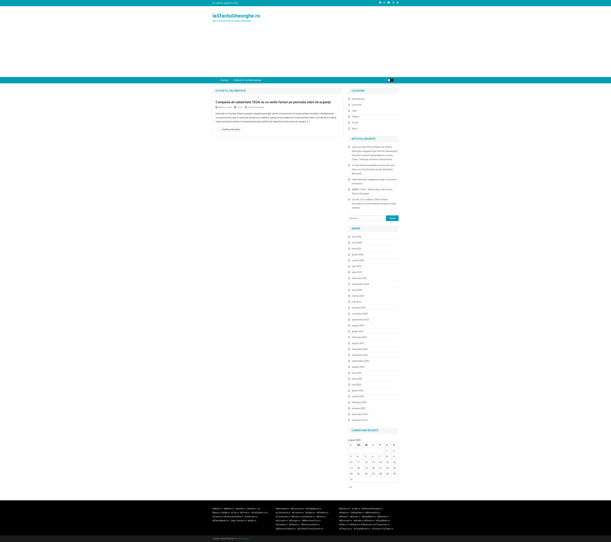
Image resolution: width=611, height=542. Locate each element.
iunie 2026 (357, 242)
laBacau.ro (355, 516)
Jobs (354, 110)
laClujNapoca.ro (313, 508)
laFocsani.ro (282, 520)
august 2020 (358, 367)
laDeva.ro (321, 516)
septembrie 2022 (360, 319)
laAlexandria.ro (372, 512)
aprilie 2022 (357, 331)
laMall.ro (225, 512)
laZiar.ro (235, 512)
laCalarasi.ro (308, 516)
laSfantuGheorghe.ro (236, 16)
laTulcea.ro (377, 528)
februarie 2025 (359, 278)
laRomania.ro (282, 508)
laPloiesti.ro (322, 512)
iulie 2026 (356, 236)
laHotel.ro (251, 508)
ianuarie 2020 (358, 408)
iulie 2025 (356, 266)
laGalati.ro (310, 512)
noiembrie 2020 (360, 349)
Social (355, 122)
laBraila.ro (359, 520)
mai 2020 (356, 384)
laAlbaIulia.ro (357, 512)
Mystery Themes (241, 539)
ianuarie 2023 (358, 307)
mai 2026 (356, 248)
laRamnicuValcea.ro (286, 528)
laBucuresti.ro (297, 508)
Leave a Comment (255, 107)
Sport (354, 128)
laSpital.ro (240, 508)
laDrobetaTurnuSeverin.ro (310, 528)
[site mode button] (390, 80)
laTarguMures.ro (362, 528)
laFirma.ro (245, 512)
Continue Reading (231, 129)
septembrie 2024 (360, 284)
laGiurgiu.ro (295, 520)
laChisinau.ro (251, 516)
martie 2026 (358, 260)
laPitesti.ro (294, 524)
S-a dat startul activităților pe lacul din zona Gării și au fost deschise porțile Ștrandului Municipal (373, 169)
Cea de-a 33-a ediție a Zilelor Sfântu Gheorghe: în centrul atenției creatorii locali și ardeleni (374, 203)
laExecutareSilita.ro (234, 516)
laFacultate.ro (258, 512)
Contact (224, 80)
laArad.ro (343, 516)
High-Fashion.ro (239, 520)
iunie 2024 (357, 290)
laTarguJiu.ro (346, 528)
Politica (355, 116)
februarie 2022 (359, 337)
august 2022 (358, 325)
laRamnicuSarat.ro (310, 524)
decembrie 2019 (360, 414)
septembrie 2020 (360, 361)
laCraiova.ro (298, 512)
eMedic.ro (217, 508)
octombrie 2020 (360, 355)
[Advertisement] (305, 53)
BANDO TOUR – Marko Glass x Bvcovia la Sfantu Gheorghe (372, 191)
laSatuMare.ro (383, 520)
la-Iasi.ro (356, 508)
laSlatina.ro (355, 524)
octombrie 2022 (360, 313)
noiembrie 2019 (360, 420)
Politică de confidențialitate (247, 80)
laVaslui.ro (345, 512)
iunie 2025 (357, 272)
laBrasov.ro (344, 508)
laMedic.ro (229, 508)
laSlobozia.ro (367, 524)
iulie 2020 (356, 373)
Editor (240, 107)
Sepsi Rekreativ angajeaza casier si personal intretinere (374, 181)
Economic (357, 105)
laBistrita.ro (383, 516)
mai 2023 (356, 302)
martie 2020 (358, 396)
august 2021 (358, 343)
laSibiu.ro (343, 524)
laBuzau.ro (296, 516)
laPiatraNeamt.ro (221, 520)
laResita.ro (369, 520)
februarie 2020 (359, 402)
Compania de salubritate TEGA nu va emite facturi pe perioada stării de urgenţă (273, 102)
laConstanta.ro (283, 512)
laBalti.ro (252, 520)
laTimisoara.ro (283, 516)
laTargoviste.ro (382, 524)
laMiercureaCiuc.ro (311, 520)
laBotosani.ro (345, 520)
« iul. (350, 487)
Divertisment (358, 99)
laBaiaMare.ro (369, 516)
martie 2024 (358, 296)
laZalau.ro (388, 528)
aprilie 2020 (357, 390)
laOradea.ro (282, 524)
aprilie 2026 (357, 254)
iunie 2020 (357, 379)
